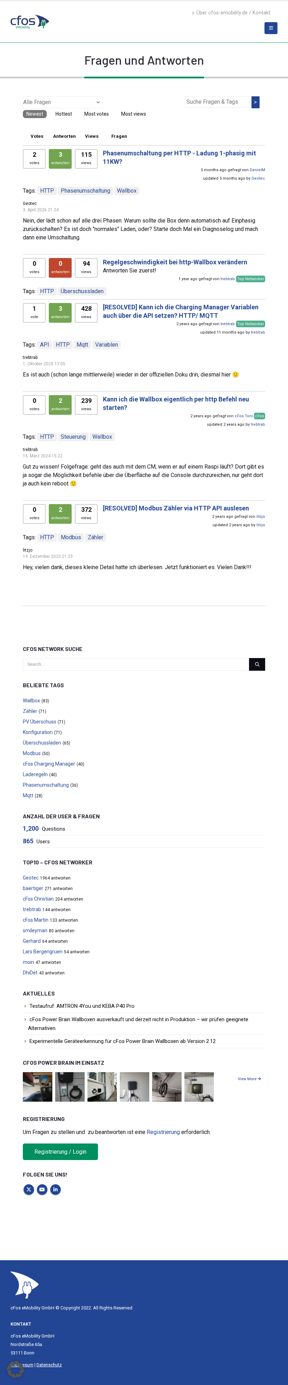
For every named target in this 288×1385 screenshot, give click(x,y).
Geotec (258, 178)
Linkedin (55, 1189)
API (44, 344)
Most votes (96, 114)
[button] (15, 1369)
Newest (34, 114)
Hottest (63, 114)
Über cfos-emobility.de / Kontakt (233, 13)
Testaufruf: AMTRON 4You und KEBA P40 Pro (82, 1006)
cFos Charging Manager (49, 764)
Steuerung (73, 436)
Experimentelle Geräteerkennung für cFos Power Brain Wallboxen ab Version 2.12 (123, 1041)
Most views (133, 114)
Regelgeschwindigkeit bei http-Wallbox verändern (175, 262)
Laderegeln (35, 774)
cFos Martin (35, 920)
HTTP (47, 190)
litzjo (260, 516)
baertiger (33, 888)
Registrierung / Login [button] (60, 1151)
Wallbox (127, 190)
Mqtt (82, 344)
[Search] (257, 664)
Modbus (71, 537)
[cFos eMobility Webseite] (30, 21)
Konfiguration (38, 732)
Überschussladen (82, 291)
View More (247, 1079)
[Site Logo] (25, 1284)
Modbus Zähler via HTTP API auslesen (176, 508)
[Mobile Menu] (270, 28)
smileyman (35, 930)
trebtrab (228, 279)
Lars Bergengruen (43, 951)
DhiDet (30, 972)
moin (28, 962)
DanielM (257, 170)
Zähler (95, 537)
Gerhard (32, 941)
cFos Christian (38, 899)
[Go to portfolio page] (37, 1086)
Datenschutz (49, 1364)
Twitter (29, 1189)
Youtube (42, 1189)
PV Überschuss (39, 721)
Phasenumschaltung (85, 190)
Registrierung (163, 1132)
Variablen (106, 344)
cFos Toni (244, 416)
